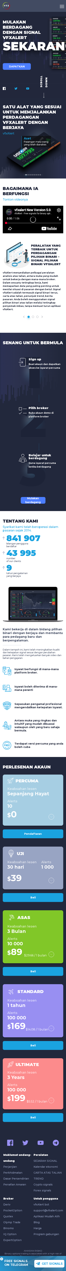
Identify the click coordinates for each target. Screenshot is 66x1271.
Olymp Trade (11, 1222)
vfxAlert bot (41, 1204)
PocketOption (12, 1210)
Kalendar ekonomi (46, 1166)
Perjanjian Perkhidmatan (12, 1169)
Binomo (8, 1228)
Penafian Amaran (14, 1184)
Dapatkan (17, 66)
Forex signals (42, 1190)
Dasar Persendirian (16, 1178)
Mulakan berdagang (33, 500)
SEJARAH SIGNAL (45, 1160)
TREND (39, 1178)
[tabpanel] (34, 149)
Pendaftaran (33, 833)
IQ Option (9, 1234)
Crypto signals (43, 1184)
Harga (37, 1228)
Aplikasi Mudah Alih (47, 1216)
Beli (33, 897)
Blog (37, 1222)
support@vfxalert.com (48, 1210)
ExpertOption (12, 1240)
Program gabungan (46, 1234)
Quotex (8, 1216)
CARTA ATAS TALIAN (48, 1172)
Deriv (6, 1204)
